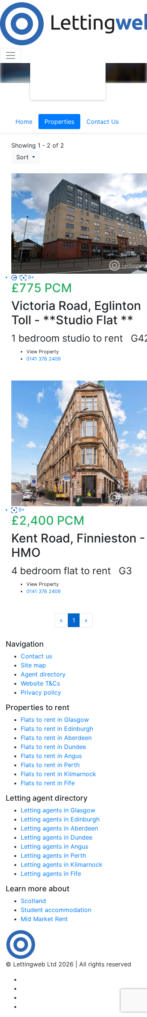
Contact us (36, 656)
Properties (59, 121)
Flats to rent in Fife (48, 783)
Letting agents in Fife (51, 873)
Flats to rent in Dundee (53, 746)
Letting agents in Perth (53, 855)
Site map (33, 665)
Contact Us (102, 121)
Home (23, 121)
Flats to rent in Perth (50, 765)
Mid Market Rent (44, 919)
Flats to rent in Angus (51, 756)
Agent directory (43, 674)
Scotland (33, 901)
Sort (23, 157)
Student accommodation (56, 910)
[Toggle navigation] (10, 55)
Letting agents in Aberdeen (59, 828)
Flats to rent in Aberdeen (56, 737)
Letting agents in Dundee (56, 837)
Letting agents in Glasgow (58, 810)
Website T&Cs (40, 683)
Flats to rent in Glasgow (55, 719)
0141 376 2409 (43, 359)
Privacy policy (41, 692)
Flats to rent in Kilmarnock (58, 774)
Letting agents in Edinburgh (60, 819)
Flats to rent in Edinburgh (57, 728)
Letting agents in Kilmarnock (62, 864)
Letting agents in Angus (54, 846)
